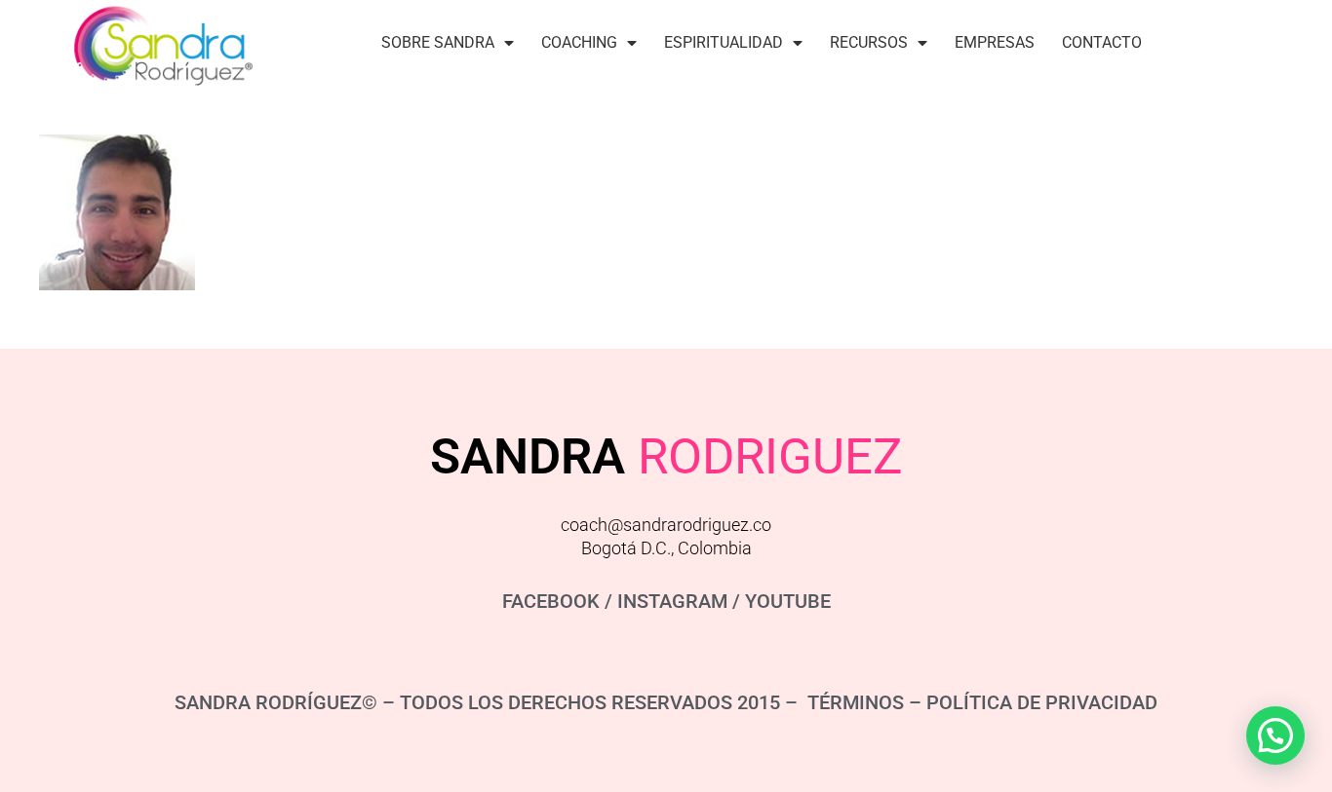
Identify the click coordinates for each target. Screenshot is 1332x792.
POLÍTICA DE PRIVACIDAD (1041, 702)
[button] (1275, 735)
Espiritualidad (723, 42)
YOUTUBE (788, 601)
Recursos (869, 42)
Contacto (1102, 42)
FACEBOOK (551, 601)
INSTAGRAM (672, 601)
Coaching (579, 42)
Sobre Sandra (437, 42)
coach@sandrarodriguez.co (666, 524)
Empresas (995, 42)
